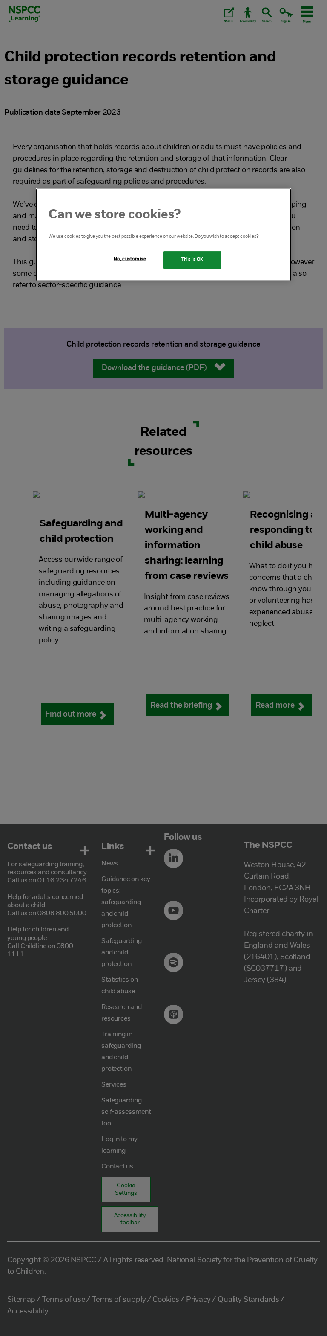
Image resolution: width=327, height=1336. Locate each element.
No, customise (130, 259)
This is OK (192, 259)
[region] (163, 234)
